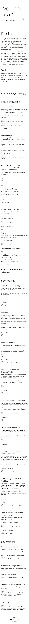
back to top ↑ (14, 621)
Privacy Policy (15, 619)
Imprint (15, 617)
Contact (15, 615)
